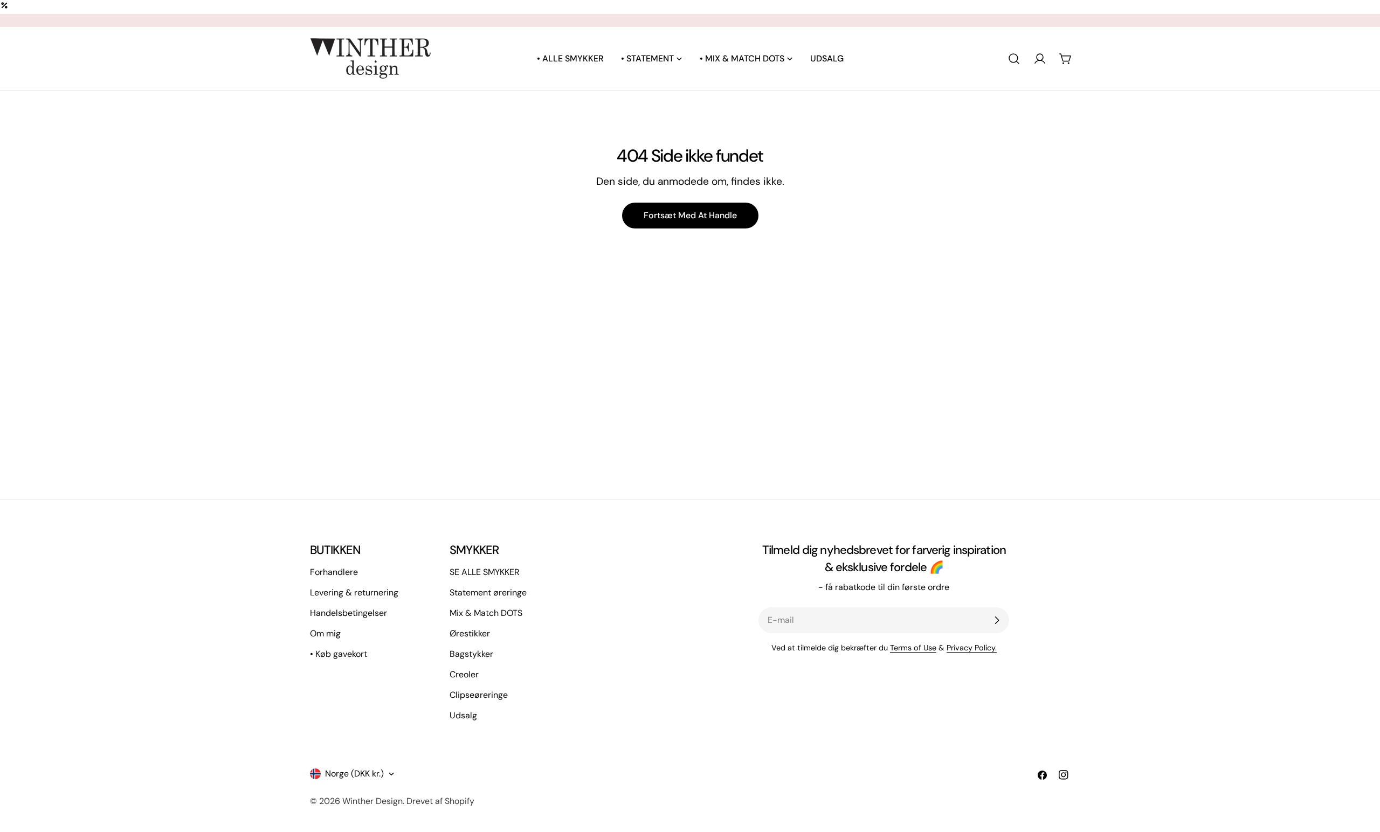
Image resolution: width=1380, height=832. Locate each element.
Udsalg (463, 715)
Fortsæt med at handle (690, 215)
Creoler (464, 674)
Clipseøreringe (479, 695)
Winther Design (372, 801)
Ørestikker (470, 633)
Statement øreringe (488, 592)
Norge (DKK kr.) (354, 773)
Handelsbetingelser (348, 613)
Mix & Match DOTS (486, 613)
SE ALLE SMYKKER (485, 572)
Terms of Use (913, 648)
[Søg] (1014, 59)
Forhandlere (334, 572)
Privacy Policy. (972, 648)
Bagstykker (471, 654)
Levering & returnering (354, 592)
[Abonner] (996, 620)
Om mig (325, 633)
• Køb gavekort (338, 654)
